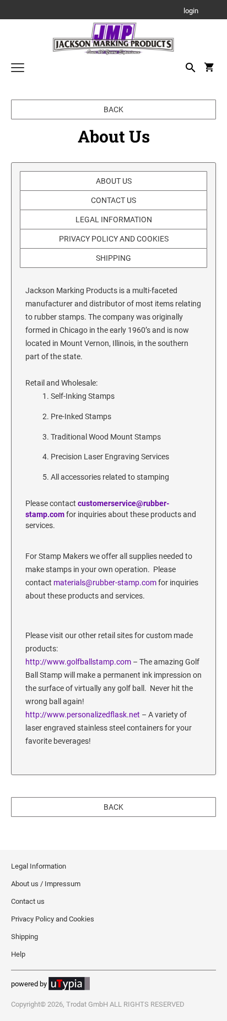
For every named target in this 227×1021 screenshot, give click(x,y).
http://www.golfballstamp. (70, 661)
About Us (114, 181)
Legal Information (113, 219)
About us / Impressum (45, 884)
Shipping (113, 258)
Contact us (113, 200)
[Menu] (17, 69)
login (190, 11)
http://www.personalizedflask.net (82, 714)
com (123, 661)
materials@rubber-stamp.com (104, 582)
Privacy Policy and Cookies (114, 238)
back (113, 109)
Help (18, 954)
